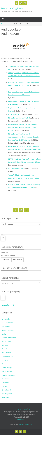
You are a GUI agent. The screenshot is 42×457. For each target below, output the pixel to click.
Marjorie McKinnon (8, 375)
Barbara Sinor (6, 341)
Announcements (7, 323)
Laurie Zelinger (7, 367)
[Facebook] (16, 3)
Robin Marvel (6, 390)
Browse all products (7, 305)
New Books (5, 379)
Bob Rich (5, 345)
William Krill (6, 397)
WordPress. (28, 424)
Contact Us (21, 419)
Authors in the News (9, 338)
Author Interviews (8, 330)
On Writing (5, 382)
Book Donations (7, 349)
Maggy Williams (7, 371)
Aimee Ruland (6, 319)
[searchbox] (21, 224)
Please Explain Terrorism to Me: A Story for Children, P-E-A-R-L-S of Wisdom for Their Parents (23, 127)
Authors (4, 334)
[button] (3, 238)
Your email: (4, 252)
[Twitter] (21, 3)
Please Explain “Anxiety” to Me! (19, 118)
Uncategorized (7, 394)
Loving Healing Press (12, 8)
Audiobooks (8, 24)
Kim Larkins (6, 364)
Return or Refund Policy (21, 409)
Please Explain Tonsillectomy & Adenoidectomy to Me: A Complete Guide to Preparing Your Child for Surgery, (23, 137)
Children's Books (7, 356)
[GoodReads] (25, 3)
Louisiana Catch (13, 114)
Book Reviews (6, 353)
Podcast (4, 386)
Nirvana (20, 424)
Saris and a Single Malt (16, 168)
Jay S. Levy (5, 360)
